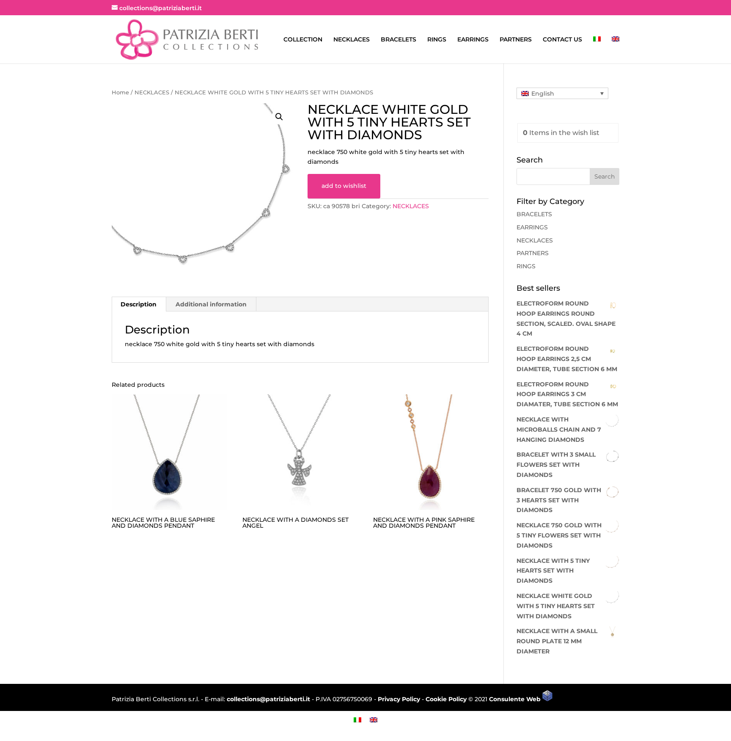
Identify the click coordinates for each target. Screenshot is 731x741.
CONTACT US (562, 39)
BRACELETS (398, 39)
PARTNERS (516, 39)
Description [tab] (139, 304)
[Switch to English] (374, 719)
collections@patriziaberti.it (268, 699)
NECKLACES (351, 39)
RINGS (436, 39)
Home (120, 92)
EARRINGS (473, 39)
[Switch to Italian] (597, 49)
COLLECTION (302, 39)
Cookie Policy (446, 699)
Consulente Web (515, 699)
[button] (279, 116)
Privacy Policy (399, 699)
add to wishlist (344, 186)
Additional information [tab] (211, 304)
